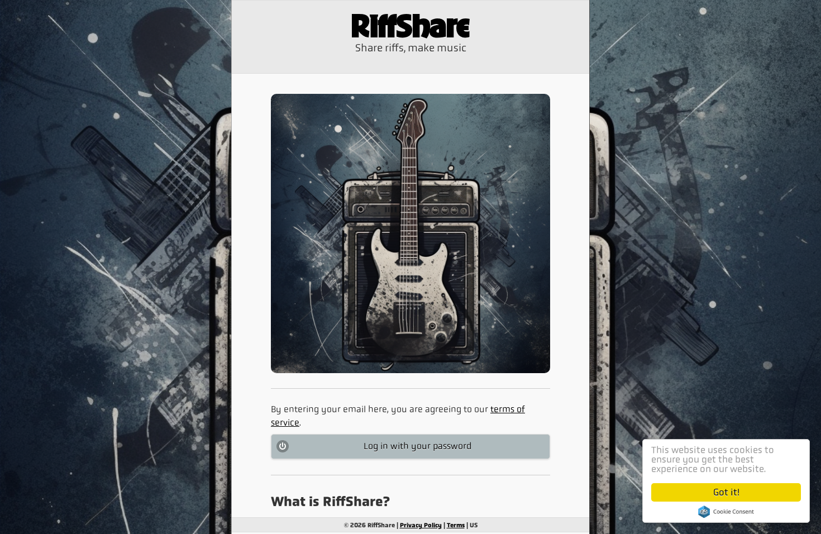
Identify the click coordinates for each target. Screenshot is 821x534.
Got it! (726, 492)
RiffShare (410, 28)
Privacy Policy (421, 525)
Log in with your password (417, 446)
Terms (456, 525)
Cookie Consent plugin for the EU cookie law (726, 512)
